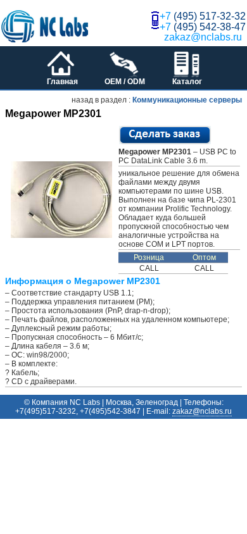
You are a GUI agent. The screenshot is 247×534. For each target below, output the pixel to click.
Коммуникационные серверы (187, 100)
